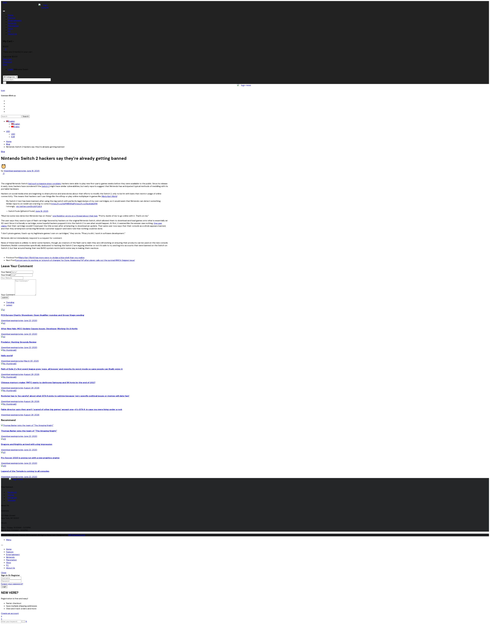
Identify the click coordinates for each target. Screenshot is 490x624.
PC (7, 565)
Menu (8, 539)
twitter (11, 495)
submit (5, 297)
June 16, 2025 (33, 170)
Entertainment (13, 554)
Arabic (17, 126)
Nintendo (10, 557)
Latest (9, 305)
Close (3, 572)
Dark (5, 64)
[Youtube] (7, 109)
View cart (7, 59)
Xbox (8, 562)
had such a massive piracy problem (44, 183)
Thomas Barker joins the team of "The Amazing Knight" (29, 431)
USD (8, 131)
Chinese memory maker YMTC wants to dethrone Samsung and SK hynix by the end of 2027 (48, 382)
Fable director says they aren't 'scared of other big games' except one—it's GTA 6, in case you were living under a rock (61, 409)
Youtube (12, 500)
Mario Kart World (109, 196)
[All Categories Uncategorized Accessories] (10, 76)
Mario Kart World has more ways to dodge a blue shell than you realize (51, 257)
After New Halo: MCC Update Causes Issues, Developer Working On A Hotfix (39, 328)
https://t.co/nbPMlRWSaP (63, 203)
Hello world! (7, 355)
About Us (10, 568)
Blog (8, 144)
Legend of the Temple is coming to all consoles (25, 471)
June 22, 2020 (30, 320)
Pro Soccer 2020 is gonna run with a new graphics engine (30, 457)
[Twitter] (7, 103)
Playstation (11, 560)
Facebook (12, 492)
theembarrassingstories (15, 170)
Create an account (10, 613)
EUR (13, 136)
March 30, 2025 (31, 361)
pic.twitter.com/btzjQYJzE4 (29, 206)
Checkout (7, 62)
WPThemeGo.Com (76, 535)
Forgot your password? (12, 584)
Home (8, 141)
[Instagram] (7, 106)
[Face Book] (7, 101)
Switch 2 (46, 186)
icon (5, 2)
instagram (12, 497)
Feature (9, 551)
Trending (10, 302)
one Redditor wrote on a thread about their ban (75, 216)
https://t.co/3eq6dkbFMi (86, 203)
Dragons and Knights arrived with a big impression (26, 444)
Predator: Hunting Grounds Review (18, 342)
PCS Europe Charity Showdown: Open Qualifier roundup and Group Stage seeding (42, 315)
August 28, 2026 (31, 374)
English (11, 121)
